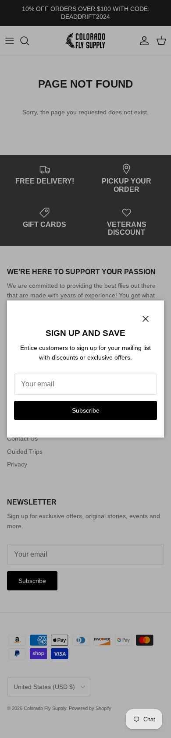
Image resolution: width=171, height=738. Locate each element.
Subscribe (86, 410)
